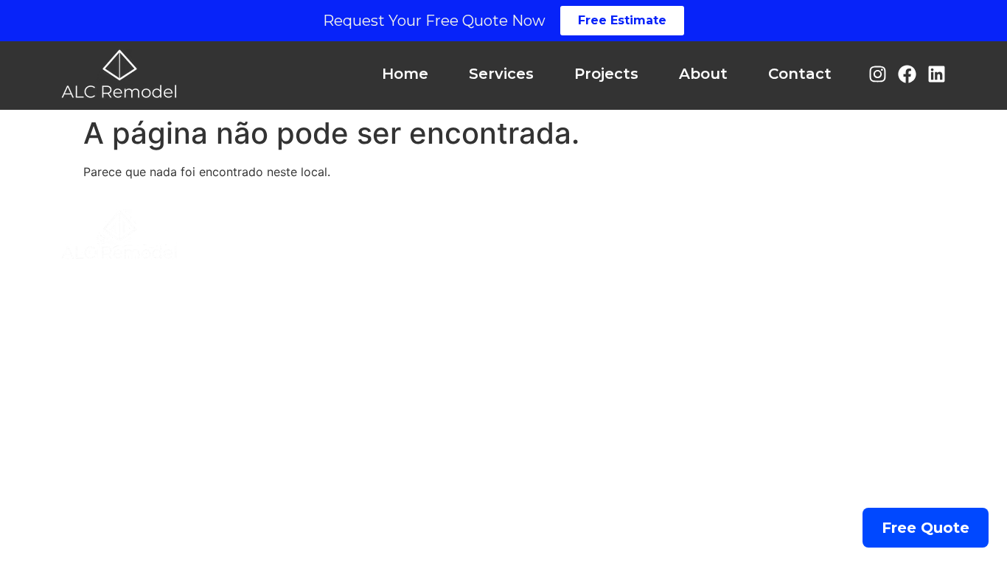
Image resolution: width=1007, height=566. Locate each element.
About (703, 74)
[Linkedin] (936, 74)
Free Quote (925, 528)
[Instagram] (877, 74)
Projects (606, 74)
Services (501, 74)
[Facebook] (907, 74)
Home (405, 74)
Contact (800, 74)
